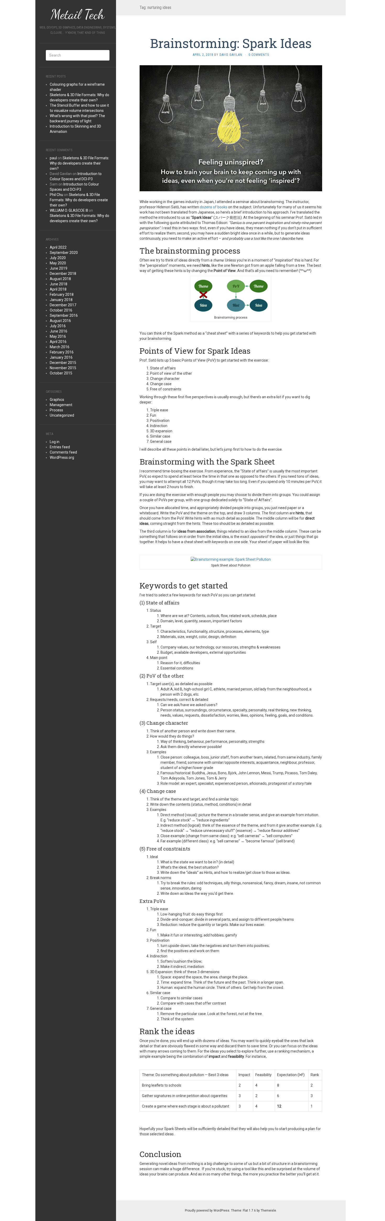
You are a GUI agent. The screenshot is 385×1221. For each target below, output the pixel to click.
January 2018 (61, 300)
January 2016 (61, 357)
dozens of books (213, 207)
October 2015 (61, 373)
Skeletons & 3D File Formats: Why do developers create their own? (79, 163)
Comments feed (63, 452)
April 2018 (58, 289)
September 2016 (64, 315)
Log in (54, 442)
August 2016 (60, 321)
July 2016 (58, 326)
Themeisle (268, 1210)
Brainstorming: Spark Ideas (231, 43)
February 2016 (62, 352)
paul (53, 158)
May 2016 (58, 336)
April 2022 (58, 247)
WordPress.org (62, 457)
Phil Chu (56, 195)
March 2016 (59, 347)
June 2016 (58, 331)
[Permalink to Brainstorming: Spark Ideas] (231, 128)
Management (61, 405)
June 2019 (58, 268)
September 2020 (64, 252)
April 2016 (58, 342)
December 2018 (63, 273)
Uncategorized (62, 415)
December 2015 (63, 363)
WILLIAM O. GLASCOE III (69, 210)
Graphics (57, 399)
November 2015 (63, 368)
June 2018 (58, 284)
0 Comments (259, 55)
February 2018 (62, 294)
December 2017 (63, 305)
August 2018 (60, 279)
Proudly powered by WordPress (207, 1210)
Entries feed (60, 447)
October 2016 (61, 310)
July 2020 (58, 258)
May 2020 (58, 263)
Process (56, 410)
